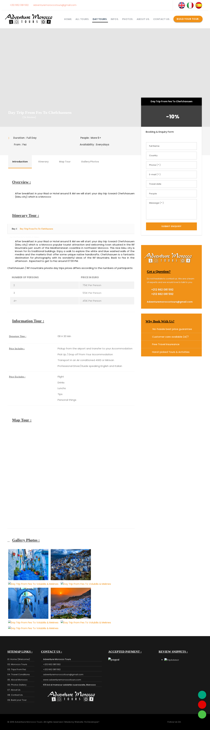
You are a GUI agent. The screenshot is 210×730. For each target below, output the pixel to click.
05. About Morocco (17, 679)
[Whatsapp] (202, 714)
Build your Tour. (188, 19)
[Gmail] (202, 705)
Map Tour (65, 161)
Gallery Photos (90, 161)
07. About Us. (14, 689)
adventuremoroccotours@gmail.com (63, 674)
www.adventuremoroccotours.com (62, 679)
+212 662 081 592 (19, 5)
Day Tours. (100, 19)
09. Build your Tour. (17, 700)
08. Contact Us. (15, 694)
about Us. (143, 19)
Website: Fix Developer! (86, 721)
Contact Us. (161, 19)
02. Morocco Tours (17, 664)
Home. (68, 19)
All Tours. (82, 19)
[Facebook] (147, 5)
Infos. (115, 19)
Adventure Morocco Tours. (29, 721)
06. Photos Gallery (16, 684)
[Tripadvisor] (202, 695)
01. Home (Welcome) (18, 659)
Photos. (128, 19)
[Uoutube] (160, 5)
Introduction (20, 161)
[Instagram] (153, 5)
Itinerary (43, 161)
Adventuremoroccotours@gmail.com (54, 5)
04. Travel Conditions (18, 674)
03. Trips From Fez (16, 669)
